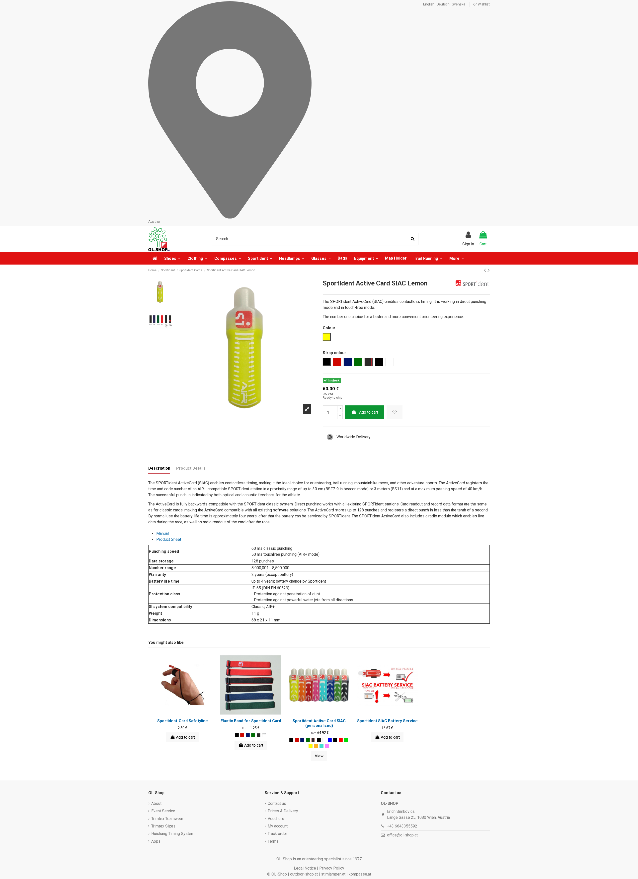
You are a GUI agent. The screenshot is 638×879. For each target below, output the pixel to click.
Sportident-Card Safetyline (182, 720)
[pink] (327, 746)
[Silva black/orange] (264, 735)
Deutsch (443, 4)
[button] (456, 258)
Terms (273, 841)
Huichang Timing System (172, 833)
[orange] (316, 746)
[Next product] (488, 270)
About (156, 803)
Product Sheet (168, 539)
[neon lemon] (311, 746)
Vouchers (276, 818)
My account (278, 826)
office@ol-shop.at (402, 835)
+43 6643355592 (402, 826)
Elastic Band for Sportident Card (251, 720)
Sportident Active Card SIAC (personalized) (319, 723)
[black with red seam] (259, 735)
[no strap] (324, 740)
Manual (162, 533)
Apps (155, 841)
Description (159, 468)
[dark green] (253, 735)
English (428, 4)
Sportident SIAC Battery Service (387, 720)
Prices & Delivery (283, 811)
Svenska (458, 4)
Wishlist (483, 4)
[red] (242, 735)
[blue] (330, 740)
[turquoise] (321, 746)
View (319, 756)
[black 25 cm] (319, 740)
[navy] (248, 735)
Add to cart (368, 412)
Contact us (277, 803)
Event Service (163, 811)
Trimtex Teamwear (167, 818)
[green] (346, 740)
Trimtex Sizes (163, 826)
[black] (237, 735)
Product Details (191, 468)
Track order (277, 833)
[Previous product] (485, 270)
